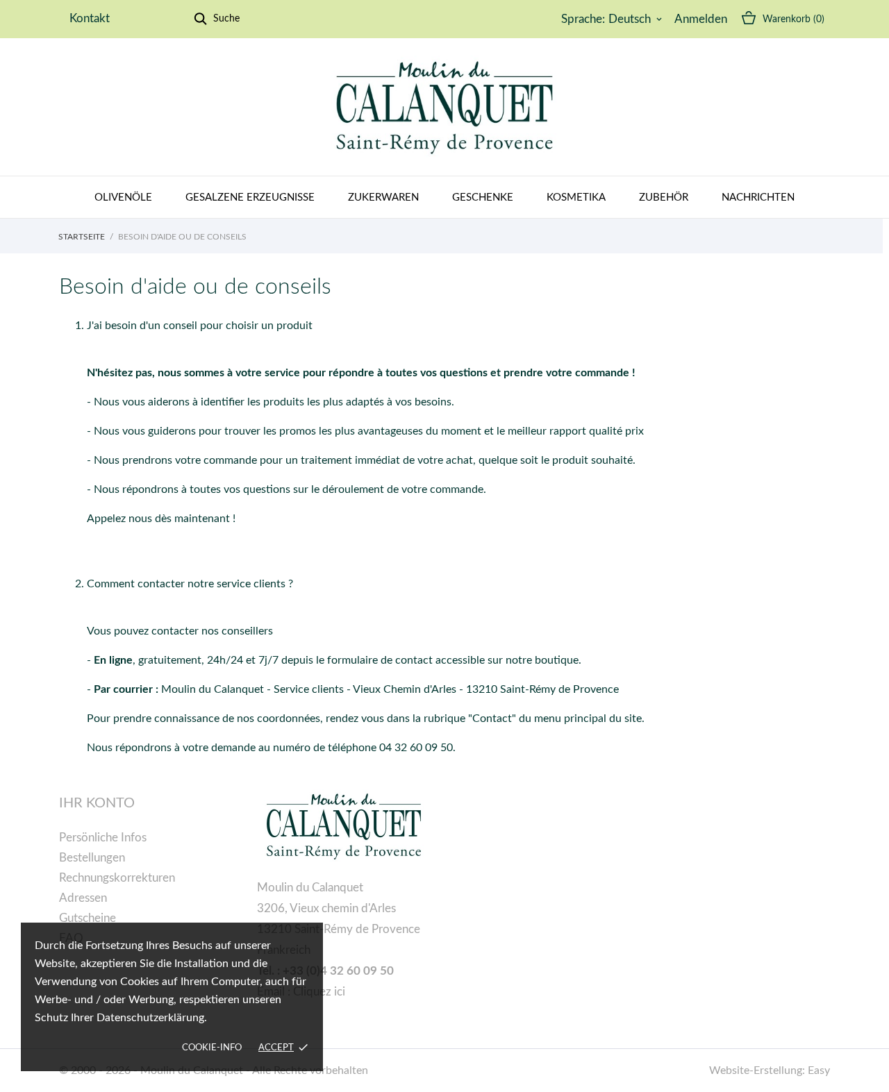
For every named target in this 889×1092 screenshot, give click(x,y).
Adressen (83, 898)
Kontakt (89, 18)
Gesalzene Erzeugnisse (250, 197)
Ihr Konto (97, 803)
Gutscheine (87, 918)
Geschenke (482, 197)
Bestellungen (92, 858)
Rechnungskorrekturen (117, 878)
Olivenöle (123, 197)
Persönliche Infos (103, 837)
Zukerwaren (383, 197)
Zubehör (663, 197)
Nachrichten (758, 197)
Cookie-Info (212, 1047)
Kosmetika (576, 197)
